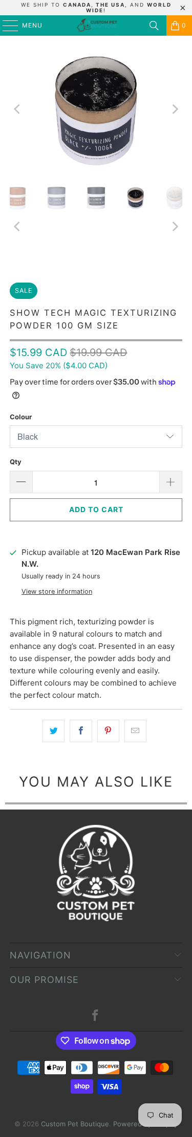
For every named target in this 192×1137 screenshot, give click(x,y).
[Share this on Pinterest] (108, 731)
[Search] (154, 25)
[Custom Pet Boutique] (96, 25)
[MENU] (5, 25)
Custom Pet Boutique (75, 1124)
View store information (57, 591)
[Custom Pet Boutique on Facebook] (95, 1016)
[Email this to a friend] (135, 731)
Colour (21, 417)
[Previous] (17, 109)
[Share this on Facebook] (81, 731)
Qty (16, 462)
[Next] (174, 109)
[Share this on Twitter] (53, 731)
